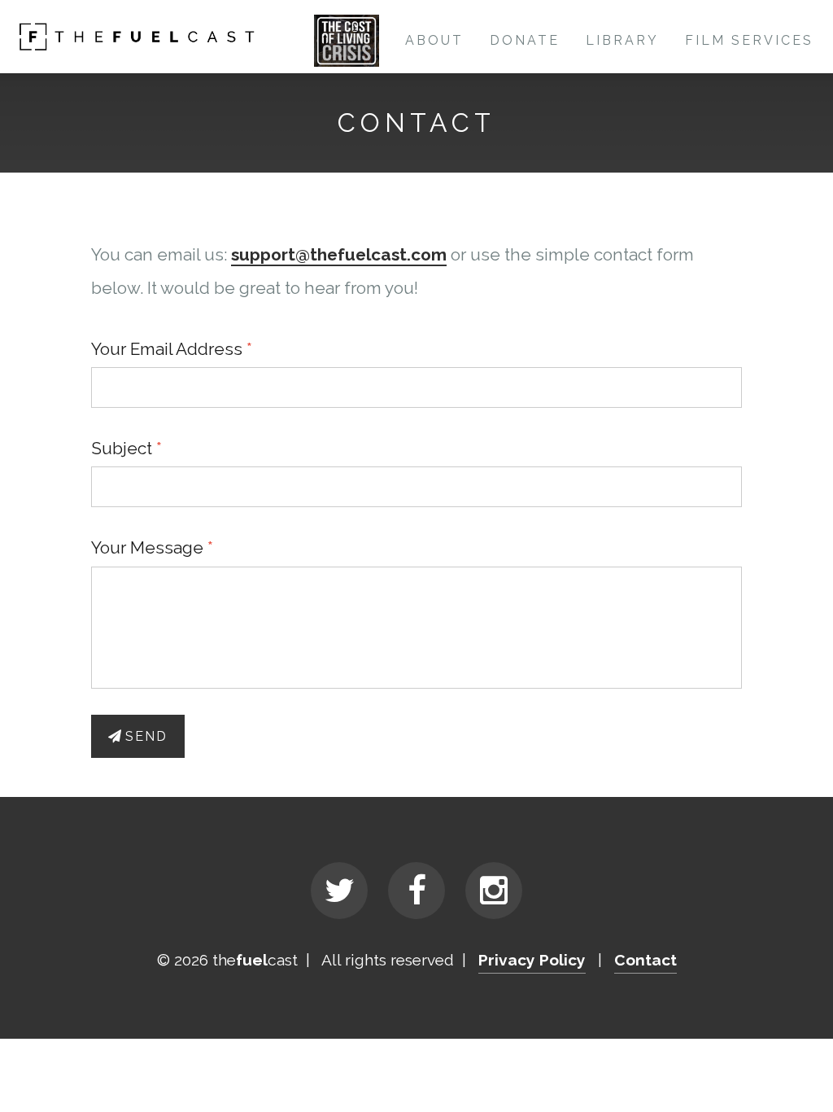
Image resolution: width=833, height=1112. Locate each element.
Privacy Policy (532, 960)
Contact (645, 960)
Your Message (147, 547)
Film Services (749, 40)
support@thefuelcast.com (339, 254)
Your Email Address (166, 349)
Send (146, 736)
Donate (525, 40)
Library (622, 40)
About (434, 40)
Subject (121, 448)
